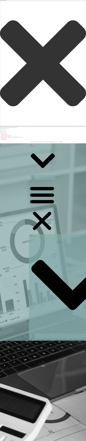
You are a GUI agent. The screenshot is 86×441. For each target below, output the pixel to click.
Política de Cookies (3, 138)
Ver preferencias (9, 137)
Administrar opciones (4, 133)
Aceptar (2, 137)
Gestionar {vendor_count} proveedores (6, 135)
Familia (32, 175)
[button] (43, 63)
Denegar (5, 137)
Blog (31, 180)
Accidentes (33, 335)
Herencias (33, 336)
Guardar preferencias (15, 137)
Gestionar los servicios (4, 134)
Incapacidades (33, 178)
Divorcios (33, 176)
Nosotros (31, 145)
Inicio (31, 144)
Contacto (31, 339)
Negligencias (33, 179)
